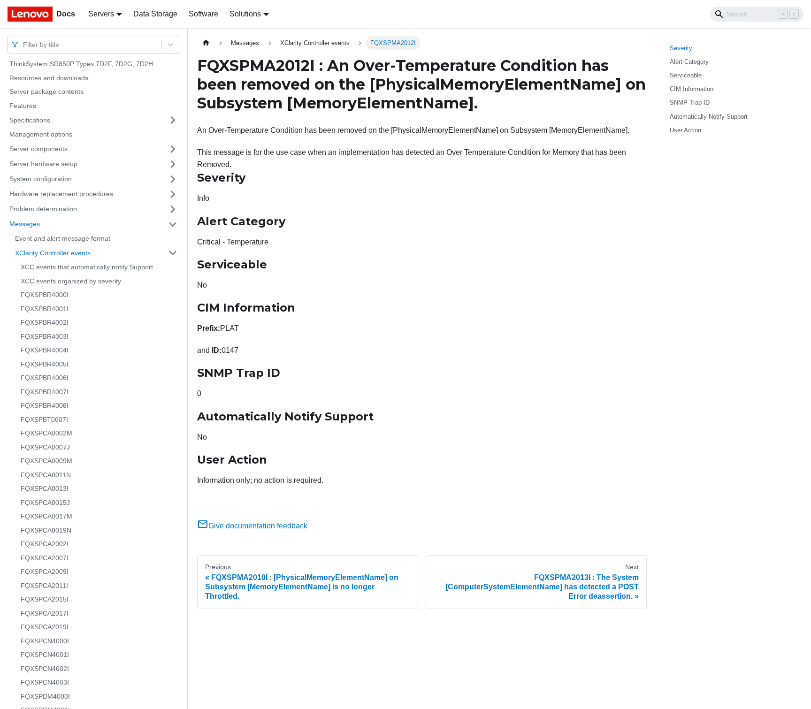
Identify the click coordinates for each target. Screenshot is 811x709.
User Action (685, 130)
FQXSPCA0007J (45, 447)
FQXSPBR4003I (45, 336)
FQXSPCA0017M (46, 516)
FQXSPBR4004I (45, 350)
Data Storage (155, 14)
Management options (40, 134)
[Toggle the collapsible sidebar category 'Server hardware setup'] (172, 164)
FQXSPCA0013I (45, 488)
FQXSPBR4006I (45, 377)
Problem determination (43, 209)
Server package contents (46, 91)
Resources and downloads (48, 78)
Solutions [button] (245, 14)
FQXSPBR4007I (45, 392)
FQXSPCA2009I (45, 571)
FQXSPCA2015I (45, 599)
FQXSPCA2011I (44, 585)
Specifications (29, 119)
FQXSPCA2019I (45, 627)
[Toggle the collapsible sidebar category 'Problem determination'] (172, 209)
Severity (681, 48)
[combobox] (24, 44)
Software (203, 14)
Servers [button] (101, 14)
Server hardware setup (43, 164)
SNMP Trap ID (690, 102)
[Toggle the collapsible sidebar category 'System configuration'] (172, 179)
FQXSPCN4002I (45, 668)
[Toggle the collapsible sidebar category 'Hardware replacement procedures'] (172, 194)
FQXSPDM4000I (45, 696)
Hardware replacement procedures (61, 194)
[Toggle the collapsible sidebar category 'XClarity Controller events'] (172, 252)
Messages (24, 224)
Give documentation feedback (257, 526)
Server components (38, 148)
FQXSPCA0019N (46, 530)
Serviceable (686, 75)
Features (22, 105)
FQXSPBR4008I (45, 405)
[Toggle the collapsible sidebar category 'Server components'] (172, 149)
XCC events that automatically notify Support (87, 267)
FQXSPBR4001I (45, 309)
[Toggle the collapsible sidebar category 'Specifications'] (172, 120)
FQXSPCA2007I (45, 558)
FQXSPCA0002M (46, 433)
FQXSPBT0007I (44, 419)
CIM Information (691, 88)
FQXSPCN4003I (45, 682)
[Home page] (206, 43)
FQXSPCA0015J (45, 502)
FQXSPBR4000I (45, 294)
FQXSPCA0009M (46, 461)
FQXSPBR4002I (45, 322)
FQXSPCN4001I (45, 654)
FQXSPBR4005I (45, 364)
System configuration (40, 179)
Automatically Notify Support (709, 116)
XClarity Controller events (53, 252)
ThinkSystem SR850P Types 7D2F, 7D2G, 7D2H (81, 64)
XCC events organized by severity (71, 281)
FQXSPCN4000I (45, 641)
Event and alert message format (62, 238)
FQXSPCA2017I (45, 613)
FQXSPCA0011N (46, 475)
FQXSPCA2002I (45, 544)
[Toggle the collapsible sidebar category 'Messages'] (172, 224)
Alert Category (689, 61)
